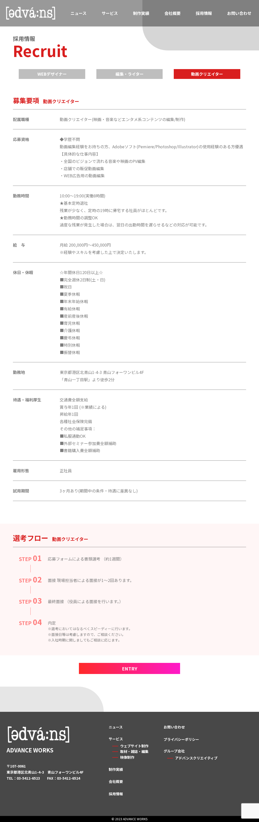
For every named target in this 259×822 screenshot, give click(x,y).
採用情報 (204, 13)
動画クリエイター (207, 74)
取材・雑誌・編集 (134, 751)
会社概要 (172, 13)
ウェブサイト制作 (134, 746)
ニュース (79, 13)
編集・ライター (130, 74)
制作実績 (141, 13)
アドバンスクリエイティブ (196, 758)
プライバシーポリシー (181, 739)
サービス (110, 13)
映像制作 (127, 757)
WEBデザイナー (52, 74)
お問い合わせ (239, 13)
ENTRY (129, 668)
